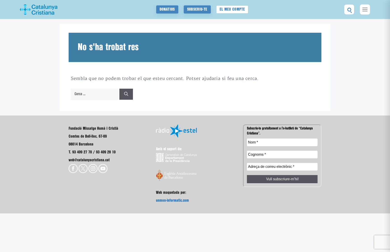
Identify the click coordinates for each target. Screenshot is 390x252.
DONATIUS (167, 9)
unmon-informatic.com (172, 200)
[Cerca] (126, 94)
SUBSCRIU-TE (197, 9)
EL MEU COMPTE (232, 9)
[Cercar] (349, 9)
